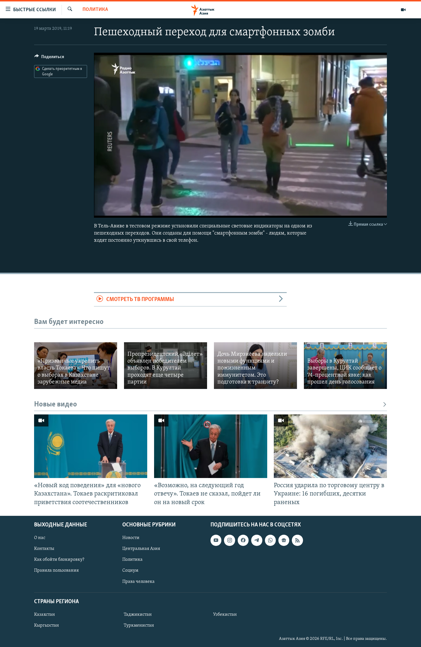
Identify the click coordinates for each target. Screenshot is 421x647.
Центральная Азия (141, 548)
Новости (130, 538)
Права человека (138, 581)
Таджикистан (138, 614)
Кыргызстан (46, 625)
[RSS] (297, 540)
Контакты (44, 548)
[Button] (49, 58)
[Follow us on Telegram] (256, 540)
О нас (39, 538)
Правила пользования (56, 570)
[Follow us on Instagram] (229, 540)
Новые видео (55, 404)
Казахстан (44, 614)
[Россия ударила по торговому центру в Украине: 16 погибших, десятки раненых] (330, 446)
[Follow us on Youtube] (215, 540)
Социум (130, 570)
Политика (95, 9)
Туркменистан (139, 625)
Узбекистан (225, 614)
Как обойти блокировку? (59, 559)
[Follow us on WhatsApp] (270, 540)
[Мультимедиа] (403, 10)
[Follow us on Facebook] (243, 540)
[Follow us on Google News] (283, 540)
